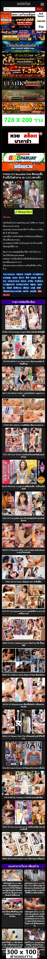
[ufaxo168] (23, 64)
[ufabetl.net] (23, 101)
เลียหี (39, 288)
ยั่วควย (23, 281)
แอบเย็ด (33, 291)
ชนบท (14, 278)
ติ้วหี (27, 278)
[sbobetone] (23, 52)
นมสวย (33, 278)
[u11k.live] (23, 89)
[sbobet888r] (23, 40)
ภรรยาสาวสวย (13, 281)
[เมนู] (42, 4)
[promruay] (23, 170)
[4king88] (23, 77)
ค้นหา (39, 9)
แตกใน (25, 291)
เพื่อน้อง (26, 288)
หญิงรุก (33, 285)
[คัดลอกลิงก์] (24, 212)
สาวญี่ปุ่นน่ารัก (9, 285)
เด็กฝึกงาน (17, 288)
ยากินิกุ (30, 281)
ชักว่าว (21, 278)
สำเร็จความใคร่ (22, 285)
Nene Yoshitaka (9, 274)
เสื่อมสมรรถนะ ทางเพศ (12, 291)
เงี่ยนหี (9, 288)
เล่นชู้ (33, 288)
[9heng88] (23, 113)
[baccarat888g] (23, 28)
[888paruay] (23, 143)
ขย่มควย (19, 274)
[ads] (21, 958)
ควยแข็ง (28, 274)
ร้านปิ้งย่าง (39, 281)
